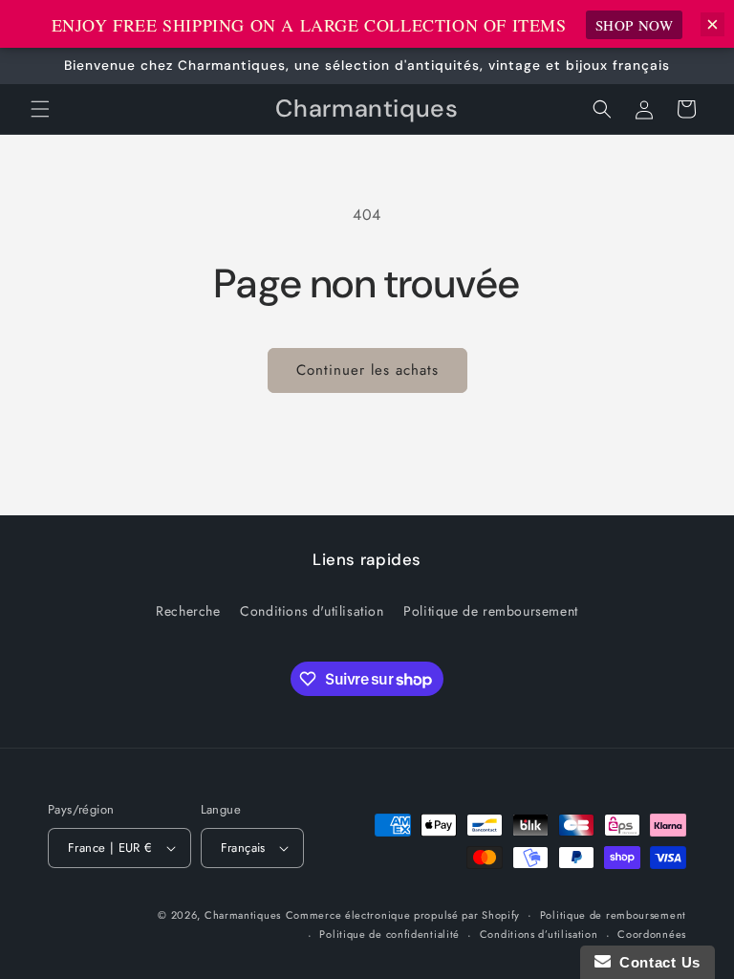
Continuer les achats (367, 370)
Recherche (188, 610)
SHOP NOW (634, 24)
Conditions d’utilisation (539, 934)
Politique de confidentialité (389, 934)
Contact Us (656, 962)
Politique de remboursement (490, 610)
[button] (40, 109)
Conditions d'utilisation (311, 610)
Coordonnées (651, 934)
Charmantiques (243, 915)
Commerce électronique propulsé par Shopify (403, 915)
